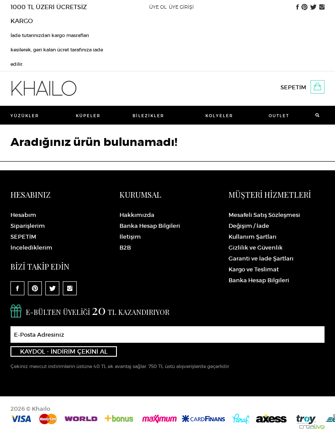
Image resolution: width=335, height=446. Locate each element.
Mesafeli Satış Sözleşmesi (264, 215)
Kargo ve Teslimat (254, 269)
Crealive (312, 426)
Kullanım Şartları (253, 236)
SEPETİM (293, 87)
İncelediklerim (31, 247)
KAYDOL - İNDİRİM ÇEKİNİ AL (63, 351)
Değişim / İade (249, 226)
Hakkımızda (137, 215)
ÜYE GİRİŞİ (181, 7)
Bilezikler (148, 115)
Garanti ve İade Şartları (261, 258)
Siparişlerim (27, 226)
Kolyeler (219, 115)
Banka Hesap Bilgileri (150, 226)
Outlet (279, 115)
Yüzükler (24, 115)
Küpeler (88, 115)
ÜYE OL (158, 7)
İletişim (130, 236)
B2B (125, 247)
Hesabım (23, 215)
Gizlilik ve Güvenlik (256, 247)
